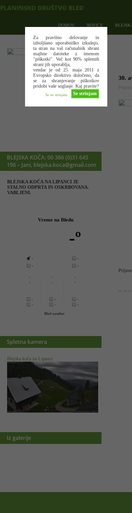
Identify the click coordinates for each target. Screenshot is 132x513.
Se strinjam (85, 93)
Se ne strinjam (56, 95)
